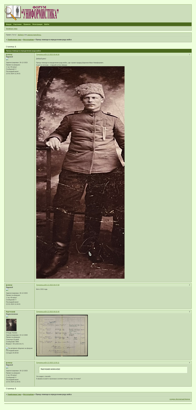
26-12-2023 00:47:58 (52, 285)
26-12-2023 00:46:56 (52, 54)
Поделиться (40, 54)
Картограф (10, 312)
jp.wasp (9, 55)
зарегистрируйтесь (34, 35)
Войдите (21, 35)
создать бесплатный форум (180, 399)
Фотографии (28, 40)
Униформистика (14, 40)
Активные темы (11, 28)
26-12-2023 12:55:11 (52, 362)
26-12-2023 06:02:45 (52, 311)
